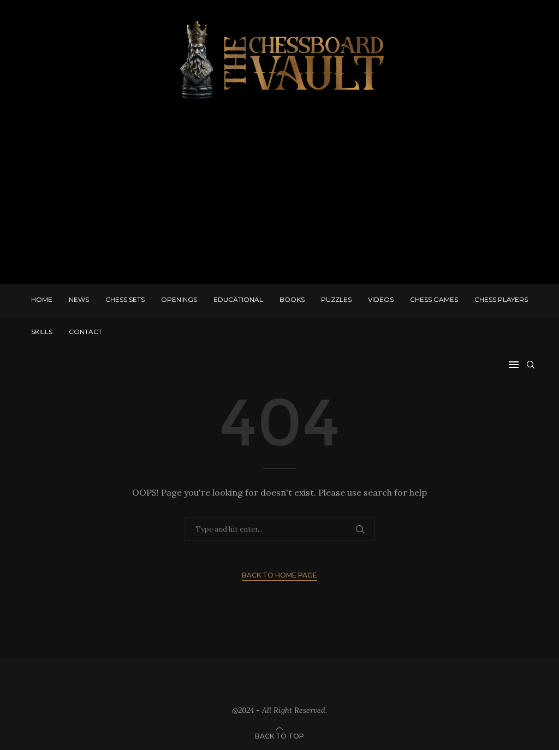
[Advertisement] (279, 196)
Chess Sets (125, 299)
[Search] (530, 364)
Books (292, 299)
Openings (179, 299)
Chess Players (501, 299)
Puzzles (336, 299)
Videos (381, 299)
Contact (85, 332)
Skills (41, 332)
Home (41, 299)
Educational (238, 299)
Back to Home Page (279, 575)
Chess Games (434, 299)
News (79, 299)
